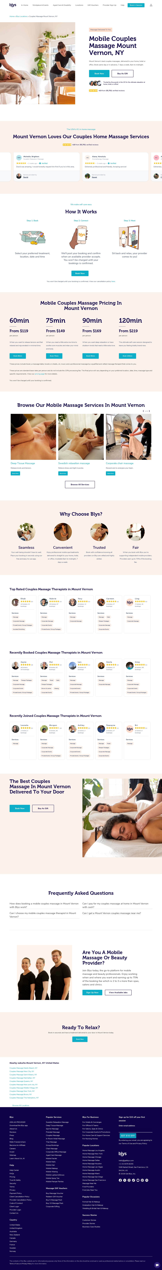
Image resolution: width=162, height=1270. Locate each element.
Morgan (53, 725)
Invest (12, 1152)
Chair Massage (51, 1148)
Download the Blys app (19, 1125)
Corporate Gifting (53, 1206)
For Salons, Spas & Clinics (92, 1129)
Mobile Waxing (52, 1171)
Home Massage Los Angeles (93, 1150)
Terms (12, 1187)
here (113, 281)
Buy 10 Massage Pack (54, 1203)
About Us (13, 1129)
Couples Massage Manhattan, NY (22, 1078)
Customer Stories (89, 1220)
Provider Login (15, 1210)
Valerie (52, 599)
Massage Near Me (89, 1183)
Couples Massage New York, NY (22, 1091)
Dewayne (110, 725)
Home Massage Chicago (91, 1157)
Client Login (14, 1206)
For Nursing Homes (90, 1138)
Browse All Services (80, 484)
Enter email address (127, 1126)
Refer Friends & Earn (18, 1142)
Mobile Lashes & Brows (55, 1175)
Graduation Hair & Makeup (92, 1205)
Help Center (14, 1170)
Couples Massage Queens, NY (21, 1081)
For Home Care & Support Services (96, 1135)
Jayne (23, 662)
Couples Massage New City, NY (22, 1071)
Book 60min (17, 356)
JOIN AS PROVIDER (17, 1122)
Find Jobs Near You (89, 1190)
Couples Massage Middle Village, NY (24, 1088)
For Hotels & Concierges (91, 1122)
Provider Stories (88, 1223)
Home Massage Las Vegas (92, 1167)
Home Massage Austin (91, 1170)
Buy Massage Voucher (54, 1193)
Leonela (24, 725)
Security (13, 1183)
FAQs (12, 1173)
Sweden (13, 1248)
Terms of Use (127, 1143)
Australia (13, 1231)
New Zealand (15, 1235)
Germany (13, 1241)
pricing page (39, 374)
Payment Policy (16, 1193)
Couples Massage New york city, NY (24, 1084)
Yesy (80, 599)
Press (12, 1135)
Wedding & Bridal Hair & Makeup (95, 1208)
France (12, 1244)
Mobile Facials (51, 1158)
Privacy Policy (141, 1143)
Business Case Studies (91, 1227)
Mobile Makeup (52, 1168)
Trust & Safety (15, 1180)
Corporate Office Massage (56, 1152)
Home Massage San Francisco (94, 1180)
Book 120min (127, 356)
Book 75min (54, 356)
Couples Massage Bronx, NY (21, 1094)
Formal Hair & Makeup (91, 1202)
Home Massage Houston (92, 1163)
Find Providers (88, 1187)
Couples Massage (53, 1135)
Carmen (110, 599)
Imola (109, 662)
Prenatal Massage (53, 1132)
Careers (13, 1148)
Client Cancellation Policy (19, 1196)
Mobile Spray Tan (52, 1178)
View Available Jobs (118, 992)
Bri (136, 725)
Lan (79, 662)
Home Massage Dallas (91, 1160)
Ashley (81, 725)
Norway (13, 1251)
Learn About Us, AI (17, 1158)
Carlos (26, 177)
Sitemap (13, 1155)
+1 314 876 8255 (126, 1164)
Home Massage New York (92, 1154)
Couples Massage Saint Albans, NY (23, 1074)
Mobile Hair (50, 1165)
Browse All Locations (20, 1105)
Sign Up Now (92, 992)
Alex (94, 177)
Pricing (12, 1177)
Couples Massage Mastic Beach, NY (23, 1068)
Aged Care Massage (53, 1155)
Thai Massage (51, 1142)
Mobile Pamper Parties (55, 1181)
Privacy (12, 1190)
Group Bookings (52, 1145)
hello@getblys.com (126, 1160)
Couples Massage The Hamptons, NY (24, 1098)
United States (15, 1225)
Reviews (13, 1132)
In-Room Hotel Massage (55, 1138)
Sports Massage (52, 1129)
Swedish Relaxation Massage (57, 1122)
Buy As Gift (122, 73)
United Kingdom (16, 1228)
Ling (137, 599)
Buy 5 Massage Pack (54, 1200)
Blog (11, 1138)
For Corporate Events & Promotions (96, 1132)
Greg (137, 662)
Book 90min (90, 356)
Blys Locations (21, 16)
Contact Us (14, 1213)
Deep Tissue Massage (54, 1125)
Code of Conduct (16, 1203)
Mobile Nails (51, 1162)
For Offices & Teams (90, 1125)
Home (12, 16)
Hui (51, 662)
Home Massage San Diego (92, 1177)
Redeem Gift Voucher (54, 1196)
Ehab (23, 599)
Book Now (99, 73)
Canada (12, 1238)
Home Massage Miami (91, 1173)
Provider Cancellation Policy (20, 1200)
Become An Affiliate (17, 1145)
